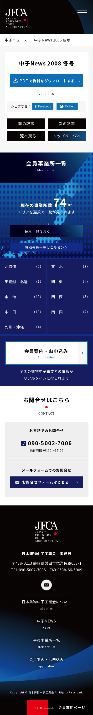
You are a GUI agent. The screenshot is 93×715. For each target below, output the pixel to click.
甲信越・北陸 (24, 281)
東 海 (24, 296)
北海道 (24, 266)
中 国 (24, 311)
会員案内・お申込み (46, 662)
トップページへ (67, 136)
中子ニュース (16, 39)
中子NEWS (46, 623)
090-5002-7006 (50, 443)
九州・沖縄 (24, 326)
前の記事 (26, 123)
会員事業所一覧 (46, 643)
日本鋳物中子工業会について (46, 604)
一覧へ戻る (26, 136)
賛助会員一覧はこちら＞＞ (46, 247)
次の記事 (67, 123)
